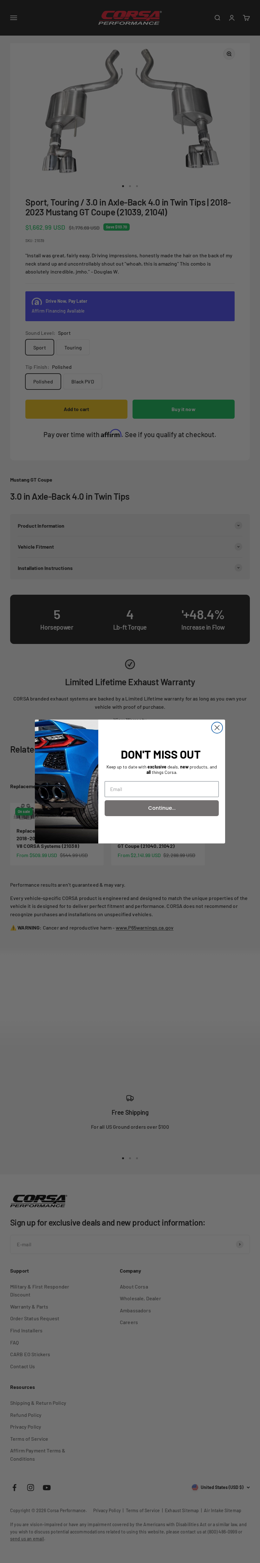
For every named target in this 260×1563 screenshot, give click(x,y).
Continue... (162, 808)
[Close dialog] (217, 727)
